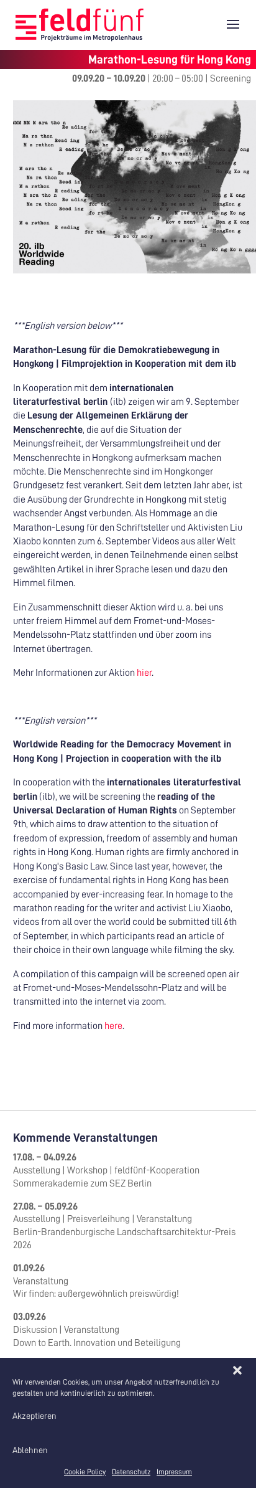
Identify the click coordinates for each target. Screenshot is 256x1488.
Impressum (174, 1472)
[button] (237, 1370)
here (113, 1026)
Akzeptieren (34, 1415)
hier (144, 673)
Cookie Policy (85, 1472)
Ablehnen (30, 1450)
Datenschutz (131, 1472)
